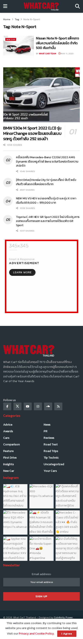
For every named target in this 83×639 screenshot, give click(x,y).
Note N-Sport (31, 19)
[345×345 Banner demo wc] (41, 276)
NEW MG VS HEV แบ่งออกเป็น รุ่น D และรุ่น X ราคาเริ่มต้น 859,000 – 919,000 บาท (46, 200)
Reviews (49, 438)
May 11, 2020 (66, 53)
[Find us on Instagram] (38, 406)
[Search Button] (77, 6)
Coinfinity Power (63, 617)
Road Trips (51, 451)
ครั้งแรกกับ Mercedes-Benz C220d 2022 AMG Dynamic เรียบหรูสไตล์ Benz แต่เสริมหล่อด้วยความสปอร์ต (47, 161)
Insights (8, 464)
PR (45, 431)
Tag (17, 19)
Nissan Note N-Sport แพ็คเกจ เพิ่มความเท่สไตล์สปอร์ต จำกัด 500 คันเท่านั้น (57, 43)
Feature (8, 451)
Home (6, 19)
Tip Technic (51, 457)
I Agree (67, 634)
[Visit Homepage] (41, 6)
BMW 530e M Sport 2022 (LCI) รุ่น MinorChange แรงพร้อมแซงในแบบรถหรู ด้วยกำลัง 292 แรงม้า (32, 133)
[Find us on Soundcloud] (48, 406)
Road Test (51, 444)
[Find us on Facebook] (7, 406)
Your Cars (50, 471)
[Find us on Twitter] (17, 406)
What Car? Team (47, 53)
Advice (7, 424)
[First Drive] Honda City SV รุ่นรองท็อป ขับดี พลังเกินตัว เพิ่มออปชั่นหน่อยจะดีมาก (46, 182)
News (47, 424)
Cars (6, 438)
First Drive (10, 457)
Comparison (11, 444)
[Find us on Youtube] (28, 406)
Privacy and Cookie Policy (36, 633)
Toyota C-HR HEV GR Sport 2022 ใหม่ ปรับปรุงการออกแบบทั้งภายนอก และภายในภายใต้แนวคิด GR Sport (48, 221)
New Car (11, 39)
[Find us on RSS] (58, 406)
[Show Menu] (5, 6)
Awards (8, 431)
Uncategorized (54, 464)
